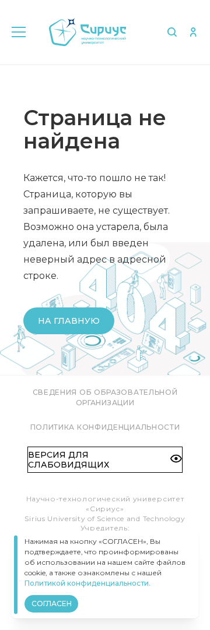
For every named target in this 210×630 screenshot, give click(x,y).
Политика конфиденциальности (105, 427)
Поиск (172, 32)
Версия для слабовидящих (68, 459)
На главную (69, 321)
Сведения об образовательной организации (105, 397)
